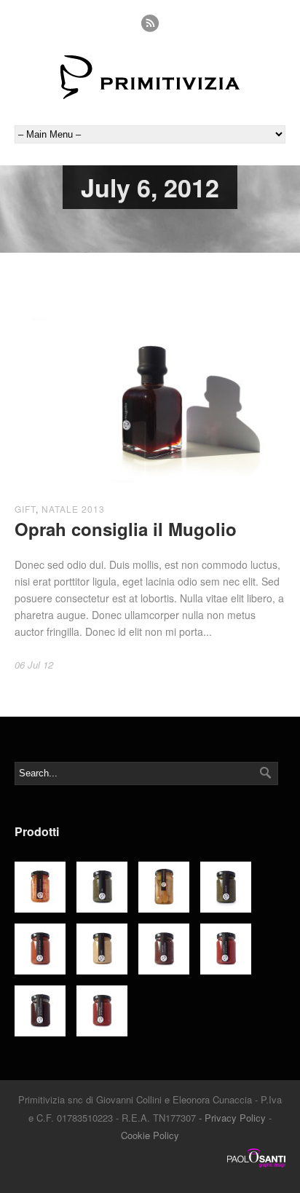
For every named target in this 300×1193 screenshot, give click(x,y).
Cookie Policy (150, 1135)
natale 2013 (73, 509)
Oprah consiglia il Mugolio (126, 528)
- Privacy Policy (232, 1118)
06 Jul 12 (34, 665)
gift (25, 509)
